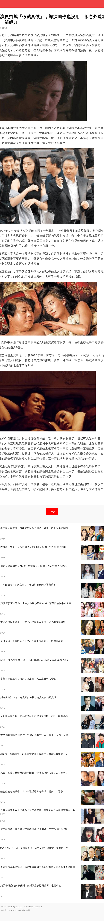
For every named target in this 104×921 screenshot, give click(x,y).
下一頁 (52, 512)
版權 (28, 910)
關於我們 (4, 910)
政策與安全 (13, 910)
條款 (20, 910)
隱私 (24, 910)
